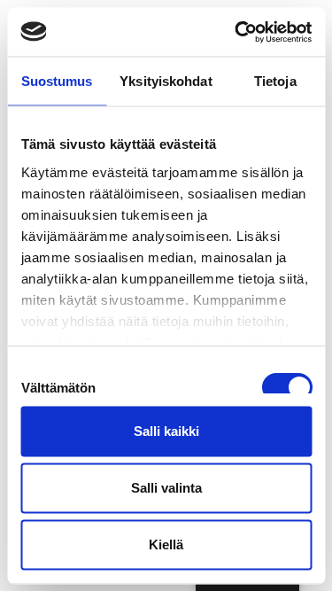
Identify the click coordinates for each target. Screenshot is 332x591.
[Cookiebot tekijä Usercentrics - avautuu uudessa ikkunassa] (236, 31)
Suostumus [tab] (57, 81)
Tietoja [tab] (275, 81)
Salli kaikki (166, 431)
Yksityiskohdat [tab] (166, 81)
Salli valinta (166, 487)
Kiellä (166, 544)
